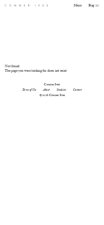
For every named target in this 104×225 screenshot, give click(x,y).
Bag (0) (94, 5)
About (46, 89)
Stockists (61, 89)
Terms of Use (29, 89)
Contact (77, 89)
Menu (78, 5)
